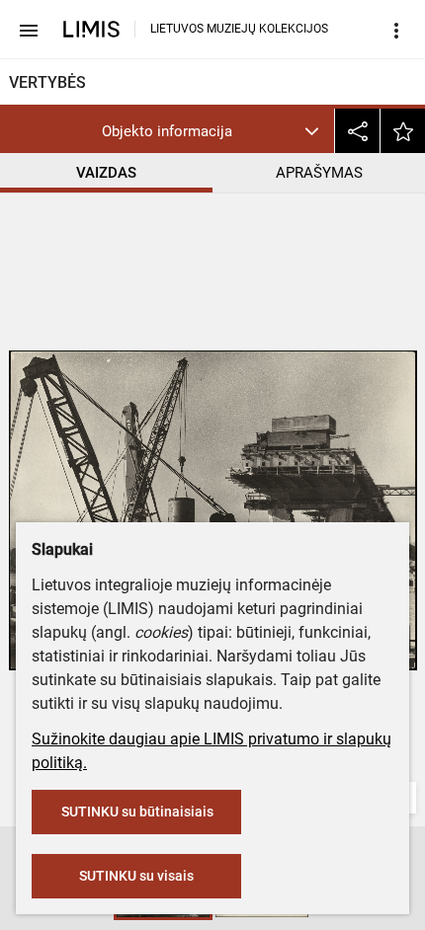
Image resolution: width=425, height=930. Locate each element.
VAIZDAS (106, 173)
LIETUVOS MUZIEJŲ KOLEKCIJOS (239, 29)
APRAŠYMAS (319, 173)
